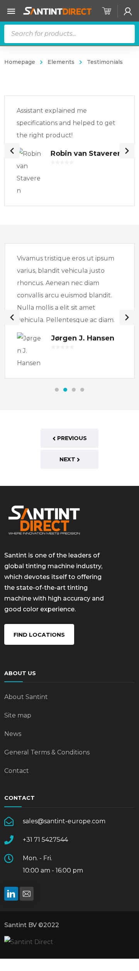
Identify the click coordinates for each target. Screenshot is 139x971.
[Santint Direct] (57, 10)
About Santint (26, 697)
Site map (17, 715)
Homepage (19, 61)
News (12, 733)
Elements (61, 61)
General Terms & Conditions (47, 752)
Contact (16, 770)
